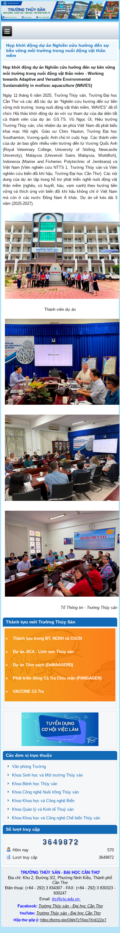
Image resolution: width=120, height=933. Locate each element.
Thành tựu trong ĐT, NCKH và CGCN (47, 638)
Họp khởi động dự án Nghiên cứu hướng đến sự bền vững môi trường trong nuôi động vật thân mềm (57, 50)
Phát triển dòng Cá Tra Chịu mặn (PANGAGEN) (57, 678)
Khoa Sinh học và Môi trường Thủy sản (47, 775)
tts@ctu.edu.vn (65, 899)
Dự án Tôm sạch (28, 665)
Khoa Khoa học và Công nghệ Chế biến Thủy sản (56, 818)
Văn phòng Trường (29, 766)
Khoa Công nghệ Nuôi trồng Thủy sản (45, 792)
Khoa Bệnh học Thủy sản (34, 783)
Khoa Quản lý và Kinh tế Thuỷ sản (43, 809)
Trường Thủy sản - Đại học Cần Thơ (70, 906)
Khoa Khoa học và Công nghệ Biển (43, 800)
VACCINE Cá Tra (28, 691)
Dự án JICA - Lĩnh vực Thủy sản (43, 651)
